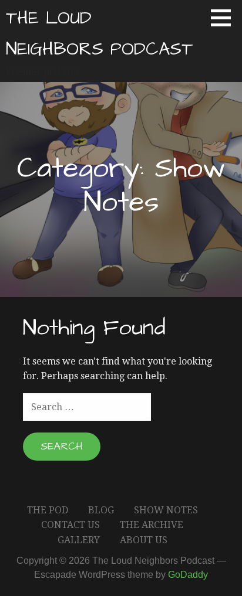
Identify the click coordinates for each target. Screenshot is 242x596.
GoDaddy (188, 575)
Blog (101, 510)
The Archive (151, 524)
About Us (143, 540)
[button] (225, 17)
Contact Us (70, 524)
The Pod (47, 510)
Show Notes (166, 510)
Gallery (79, 540)
